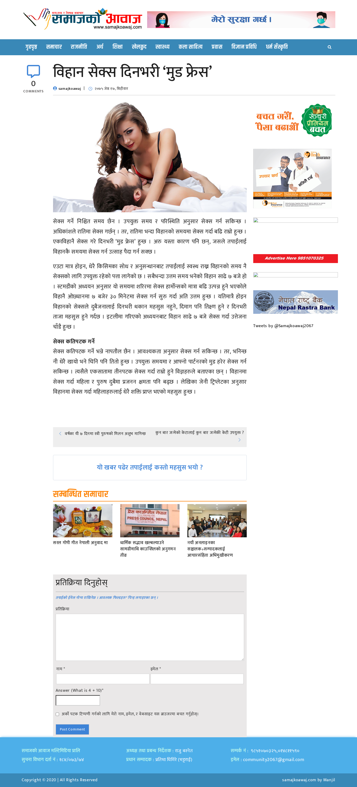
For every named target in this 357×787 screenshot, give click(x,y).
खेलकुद (139, 47)
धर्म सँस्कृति (277, 47)
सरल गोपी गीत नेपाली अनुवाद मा (80, 543)
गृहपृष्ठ (31, 47)
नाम (60, 669)
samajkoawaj (70, 89)
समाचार (54, 47)
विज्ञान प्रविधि (244, 47)
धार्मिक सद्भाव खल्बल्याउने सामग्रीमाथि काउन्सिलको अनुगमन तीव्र (148, 549)
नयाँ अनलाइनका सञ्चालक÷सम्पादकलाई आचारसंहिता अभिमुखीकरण (210, 549)
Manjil (329, 780)
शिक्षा (118, 47)
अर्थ (99, 47)
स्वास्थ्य (163, 47)
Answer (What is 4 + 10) (79, 691)
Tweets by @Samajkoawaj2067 (283, 326)
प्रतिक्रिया (63, 609)
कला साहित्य (191, 47)
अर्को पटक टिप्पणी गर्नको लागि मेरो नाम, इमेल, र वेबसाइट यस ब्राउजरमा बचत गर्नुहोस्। (130, 714)
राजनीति (79, 47)
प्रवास (217, 47)
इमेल (156, 669)
